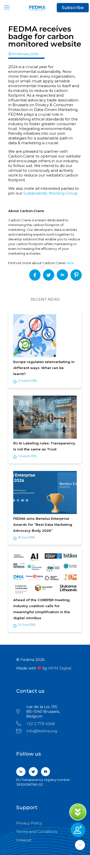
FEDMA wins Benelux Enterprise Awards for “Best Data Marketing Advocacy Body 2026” (42, 525)
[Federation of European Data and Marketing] (45, 7)
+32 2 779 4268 (40, 723)
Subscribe (73, 7)
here (70, 263)
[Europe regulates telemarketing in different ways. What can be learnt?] (45, 336)
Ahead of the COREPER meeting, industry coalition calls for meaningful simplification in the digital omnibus (41, 609)
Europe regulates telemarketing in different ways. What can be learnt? (43, 368)
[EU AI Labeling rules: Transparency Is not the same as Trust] (45, 417)
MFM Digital (59, 668)
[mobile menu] (6, 7)
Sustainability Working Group (50, 193)
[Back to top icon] (80, 845)
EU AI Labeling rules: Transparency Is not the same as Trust (44, 446)
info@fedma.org (41, 731)
